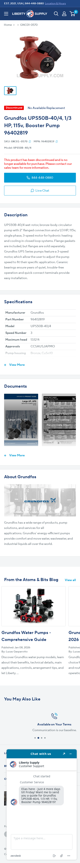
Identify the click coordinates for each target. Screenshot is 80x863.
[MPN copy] (56, 141)
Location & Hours (55, 3)
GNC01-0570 (29, 25)
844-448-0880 (34, 3)
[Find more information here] (41, 804)
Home (8, 25)
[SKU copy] (29, 141)
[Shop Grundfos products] (40, 500)
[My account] (64, 13)
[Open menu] (6, 13)
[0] (72, 13)
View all (70, 580)
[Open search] (56, 13)
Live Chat (42, 191)
